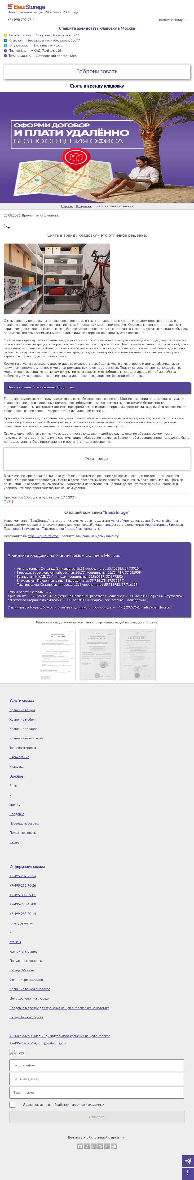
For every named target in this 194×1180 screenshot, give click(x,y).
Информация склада (27, 867)
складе (32, 524)
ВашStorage (116, 513)
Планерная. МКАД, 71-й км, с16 (41, 576)
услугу (116, 520)
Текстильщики (53, 528)
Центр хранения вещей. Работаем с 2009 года (43, 12)
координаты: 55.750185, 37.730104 (113, 568)
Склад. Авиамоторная (26, 1017)
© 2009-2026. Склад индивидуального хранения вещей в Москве (59, 1036)
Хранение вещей (22, 710)
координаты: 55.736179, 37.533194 (96, 580)
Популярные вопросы (26, 961)
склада (105, 607)
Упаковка (16, 766)
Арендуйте (18, 555)
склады (110, 524)
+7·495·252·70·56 (22, 885)
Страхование (19, 757)
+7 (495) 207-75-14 (22, 20)
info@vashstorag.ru (172, 20)
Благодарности (21, 923)
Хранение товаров (23, 729)
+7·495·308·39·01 (22, 895)
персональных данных (87, 1104)
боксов (48, 607)
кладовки (142, 520)
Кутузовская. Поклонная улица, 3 (42, 580)
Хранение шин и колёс (26, 738)
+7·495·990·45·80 (22, 904)
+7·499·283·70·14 (22, 914)
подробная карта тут (82, 528)
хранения (74, 524)
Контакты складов (23, 951)
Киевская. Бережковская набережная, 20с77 (51, 572)
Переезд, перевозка (24, 823)
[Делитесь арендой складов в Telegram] (114, 1146)
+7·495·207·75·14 (22, 876)
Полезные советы (22, 832)
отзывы (15, 942)
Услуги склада (97, 459)
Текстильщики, (43, 55)
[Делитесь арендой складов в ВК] (80, 1146)
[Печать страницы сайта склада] (21, 1052)
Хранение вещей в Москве (29, 989)
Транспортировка (22, 748)
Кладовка (16, 814)
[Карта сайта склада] (13, 1052)
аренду (14, 805)
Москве (111, 555)
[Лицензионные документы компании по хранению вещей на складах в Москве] (57, 654)
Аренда (128, 520)
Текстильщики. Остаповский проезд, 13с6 (49, 584)
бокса (156, 520)
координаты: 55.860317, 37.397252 (95, 576)
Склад (14, 842)
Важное (16, 776)
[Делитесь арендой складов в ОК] (87, 1146)
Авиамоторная (156, 524)
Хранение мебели (22, 719)
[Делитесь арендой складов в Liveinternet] (94, 1146)
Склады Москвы (22, 970)
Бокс (13, 786)
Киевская (176, 524)
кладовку (39, 555)
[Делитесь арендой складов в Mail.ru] (107, 1146)
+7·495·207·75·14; (23, 1043)
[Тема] (7, 226)
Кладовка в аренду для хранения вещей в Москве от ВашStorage (59, 1008)
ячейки (167, 520)
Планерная (12, 528)
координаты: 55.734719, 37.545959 (114, 572)
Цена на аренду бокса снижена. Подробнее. (41, 387)
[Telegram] (188, 1161)
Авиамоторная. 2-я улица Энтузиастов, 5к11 (50, 568)
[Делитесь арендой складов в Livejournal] (100, 1146)
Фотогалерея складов (26, 980)
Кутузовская (31, 528)
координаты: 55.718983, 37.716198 (110, 584)
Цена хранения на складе (28, 998)
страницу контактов (43, 536)
